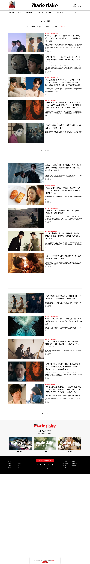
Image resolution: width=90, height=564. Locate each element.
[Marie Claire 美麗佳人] (45, 5)
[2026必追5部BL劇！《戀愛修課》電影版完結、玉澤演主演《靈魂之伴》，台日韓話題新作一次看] (45, 42)
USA (19, 469)
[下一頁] (53, 413)
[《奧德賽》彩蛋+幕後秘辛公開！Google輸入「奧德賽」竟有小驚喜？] (45, 218)
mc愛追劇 (62, 27)
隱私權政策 (65, 461)
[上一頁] (36, 413)
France (10, 463)
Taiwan (19, 463)
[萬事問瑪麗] (69, 444)
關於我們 (64, 465)
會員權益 (64, 467)
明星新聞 (32, 27)
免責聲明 (74, 459)
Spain (19, 461)
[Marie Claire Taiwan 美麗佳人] (41, 465)
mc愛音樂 (54, 27)
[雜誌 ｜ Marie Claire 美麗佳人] (12, 5)
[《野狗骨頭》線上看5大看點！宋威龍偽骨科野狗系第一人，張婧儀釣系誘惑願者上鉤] (45, 303)
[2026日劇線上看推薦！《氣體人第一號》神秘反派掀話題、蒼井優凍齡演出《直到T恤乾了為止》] (45, 326)
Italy (19, 459)
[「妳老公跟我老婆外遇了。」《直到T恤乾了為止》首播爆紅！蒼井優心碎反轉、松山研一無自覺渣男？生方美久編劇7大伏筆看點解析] (45, 394)
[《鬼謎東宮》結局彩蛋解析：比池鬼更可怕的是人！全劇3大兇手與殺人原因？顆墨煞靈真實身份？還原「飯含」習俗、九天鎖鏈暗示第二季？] (45, 110)
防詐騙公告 (74, 461)
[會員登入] (79, 5)
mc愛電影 (46, 27)
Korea (9, 467)
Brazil (9, 461)
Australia (10, 459)
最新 (26, 27)
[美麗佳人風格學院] (74, 5)
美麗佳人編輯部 (49, 71)
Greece (10, 465)
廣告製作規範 (74, 463)
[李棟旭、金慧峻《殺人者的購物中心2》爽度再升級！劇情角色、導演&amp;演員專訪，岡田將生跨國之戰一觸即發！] (45, 173)
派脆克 (48, 178)
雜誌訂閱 (64, 459)
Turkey (19, 465)
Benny (48, 330)
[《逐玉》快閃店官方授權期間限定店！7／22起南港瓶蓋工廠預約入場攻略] (45, 263)
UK (18, 467)
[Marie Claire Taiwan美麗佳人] (44, 465)
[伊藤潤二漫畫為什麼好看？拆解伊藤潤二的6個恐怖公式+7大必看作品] (45, 133)
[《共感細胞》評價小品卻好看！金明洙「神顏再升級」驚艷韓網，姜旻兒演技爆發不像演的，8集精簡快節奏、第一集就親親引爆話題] (45, 87)
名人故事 (39, 27)
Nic (47, 93)
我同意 (45, 562)
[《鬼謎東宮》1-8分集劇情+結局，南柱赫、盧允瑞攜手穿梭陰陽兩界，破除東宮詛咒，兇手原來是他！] (45, 64)
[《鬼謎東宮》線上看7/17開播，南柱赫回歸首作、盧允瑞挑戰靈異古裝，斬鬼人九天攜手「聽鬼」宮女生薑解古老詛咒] (45, 372)
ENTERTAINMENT (50, 33)
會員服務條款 (65, 463)
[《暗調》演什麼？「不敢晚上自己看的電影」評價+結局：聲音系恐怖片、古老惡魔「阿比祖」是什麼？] (45, 349)
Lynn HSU (49, 201)
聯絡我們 (74, 465)
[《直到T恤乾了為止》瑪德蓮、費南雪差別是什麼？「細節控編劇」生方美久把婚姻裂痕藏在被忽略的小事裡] (45, 195)
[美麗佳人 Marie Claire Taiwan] (37, 465)
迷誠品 (48, 50)
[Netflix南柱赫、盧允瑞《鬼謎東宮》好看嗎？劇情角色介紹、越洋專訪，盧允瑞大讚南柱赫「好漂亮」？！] (45, 241)
